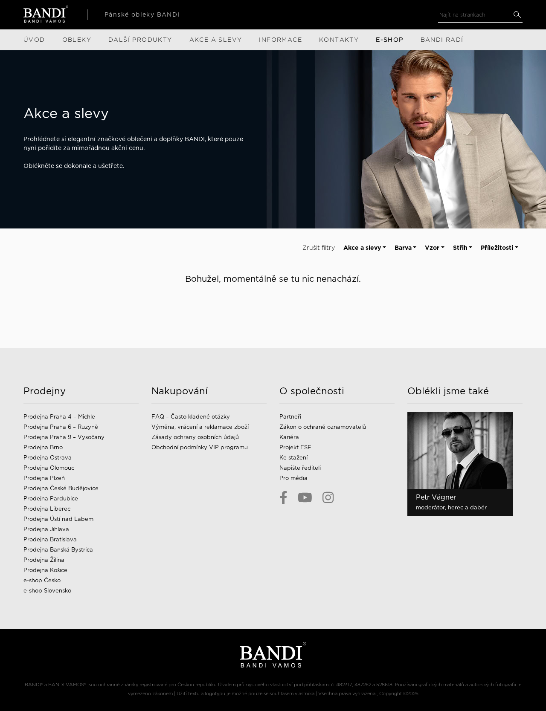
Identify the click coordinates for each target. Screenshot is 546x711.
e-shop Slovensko (47, 590)
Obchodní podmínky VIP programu (200, 447)
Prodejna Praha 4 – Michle (59, 416)
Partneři (290, 416)
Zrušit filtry (318, 247)
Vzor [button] (432, 247)
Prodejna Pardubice (50, 498)
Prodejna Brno (43, 447)
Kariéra (289, 437)
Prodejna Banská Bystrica (58, 549)
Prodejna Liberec (46, 509)
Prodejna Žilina (43, 560)
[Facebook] (283, 497)
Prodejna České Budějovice (61, 488)
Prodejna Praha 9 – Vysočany (64, 437)
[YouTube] (305, 497)
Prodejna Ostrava (47, 457)
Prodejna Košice (45, 570)
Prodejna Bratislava (50, 539)
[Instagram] (328, 497)
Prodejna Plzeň (44, 478)
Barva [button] (403, 247)
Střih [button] (460, 247)
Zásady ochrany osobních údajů (195, 437)
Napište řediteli (300, 468)
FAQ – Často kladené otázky (190, 416)
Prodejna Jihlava (46, 529)
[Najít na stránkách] (517, 14)
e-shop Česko (42, 580)
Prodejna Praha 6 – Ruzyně (60, 427)
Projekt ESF (295, 447)
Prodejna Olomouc (48, 468)
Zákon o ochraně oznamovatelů (322, 427)
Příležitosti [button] (497, 247)
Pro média (293, 478)
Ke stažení (293, 457)
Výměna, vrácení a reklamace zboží (200, 427)
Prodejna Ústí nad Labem (58, 519)
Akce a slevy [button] (362, 247)
